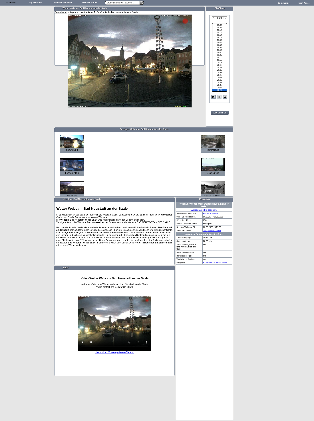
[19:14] (219, 40)
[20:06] (219, 65)
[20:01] (219, 63)
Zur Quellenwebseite (212, 230)
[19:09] (219, 37)
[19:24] (219, 45)
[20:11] (219, 67)
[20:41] (219, 83)
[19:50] (219, 57)
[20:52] (219, 88)
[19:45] (219, 55)
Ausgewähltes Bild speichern (204, 210)
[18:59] (219, 32)
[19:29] (219, 47)
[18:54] (219, 30)
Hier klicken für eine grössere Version (114, 352)
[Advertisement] (38, 62)
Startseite (10, 2)
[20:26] (219, 75)
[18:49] (219, 28)
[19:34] (219, 50)
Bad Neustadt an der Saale (215, 263)
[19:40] (219, 53)
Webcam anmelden (63, 2)
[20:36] (219, 80)
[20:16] (219, 70)
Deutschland (61, 12)
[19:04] (219, 35)
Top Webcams (35, 2)
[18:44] (219, 25)
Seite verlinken (219, 112)
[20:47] (219, 85)
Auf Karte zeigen (210, 213)
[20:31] (219, 78)
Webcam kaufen (90, 2)
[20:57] (219, 90)
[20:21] (219, 73)
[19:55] (219, 60)
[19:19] (219, 43)
